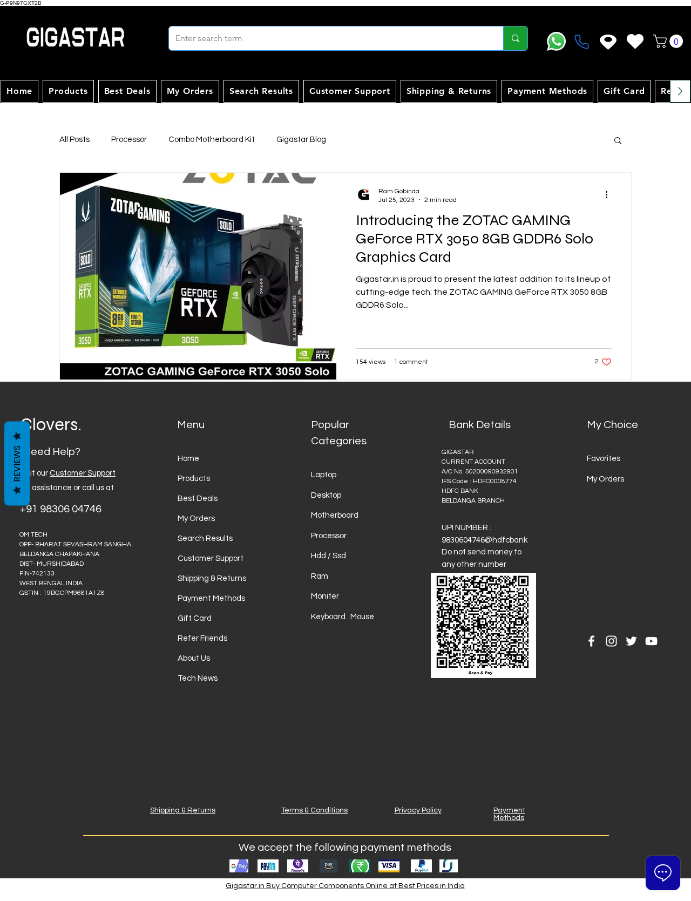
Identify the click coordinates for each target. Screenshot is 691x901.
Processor (129, 140)
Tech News (198, 678)
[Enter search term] (515, 38)
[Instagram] (611, 641)
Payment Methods (211, 598)
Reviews (17, 463)
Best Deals (198, 498)
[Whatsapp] (556, 41)
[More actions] (610, 194)
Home (188, 459)
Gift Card (195, 618)
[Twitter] (631, 641)
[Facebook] (591, 641)
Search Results (205, 538)
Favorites (603, 459)
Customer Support (83, 473)
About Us (194, 658)
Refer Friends (202, 638)
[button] (669, 41)
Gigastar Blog (301, 140)
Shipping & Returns (212, 578)
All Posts (74, 140)
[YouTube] (651, 641)
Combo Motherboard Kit (211, 140)
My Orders (196, 518)
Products (194, 479)
